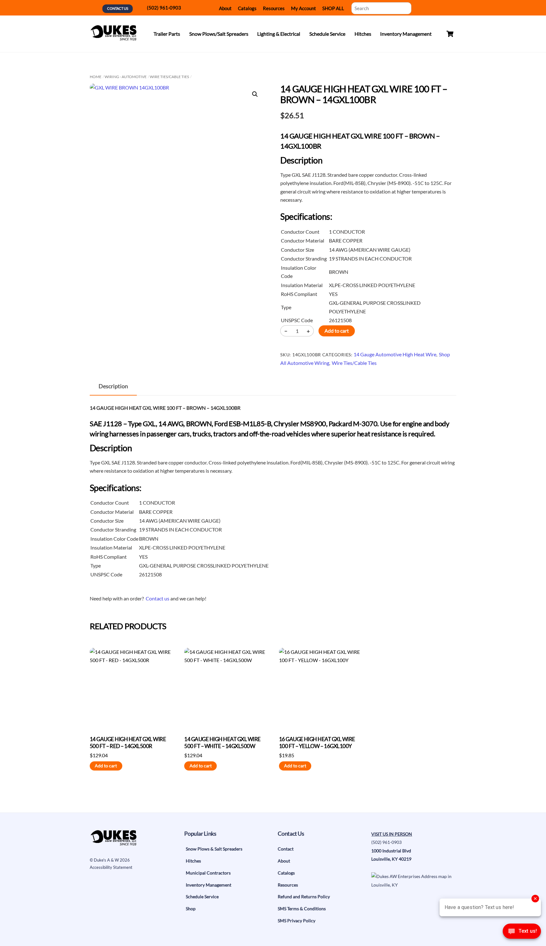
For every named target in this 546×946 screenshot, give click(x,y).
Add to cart (337, 331)
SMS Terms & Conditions (302, 908)
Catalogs (247, 8)
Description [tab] (113, 386)
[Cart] (450, 34)
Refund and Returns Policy (304, 896)
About (225, 8)
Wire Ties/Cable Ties (169, 76)
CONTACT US (117, 8)
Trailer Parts (167, 34)
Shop (191, 908)
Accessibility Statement (111, 867)
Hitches (363, 34)
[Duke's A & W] (113, 37)
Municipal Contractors (208, 872)
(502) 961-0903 (164, 7)
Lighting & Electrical (278, 34)
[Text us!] (522, 933)
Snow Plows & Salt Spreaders (214, 848)
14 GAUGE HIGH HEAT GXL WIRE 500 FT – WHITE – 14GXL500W (222, 742)
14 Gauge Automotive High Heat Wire (395, 354)
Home (95, 76)
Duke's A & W (106, 860)
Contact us (157, 598)
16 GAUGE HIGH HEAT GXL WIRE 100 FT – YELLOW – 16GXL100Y (317, 742)
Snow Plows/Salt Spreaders (218, 34)
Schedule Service (327, 34)
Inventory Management (406, 34)
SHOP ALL (333, 8)
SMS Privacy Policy (296, 920)
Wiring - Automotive (126, 76)
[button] (255, 94)
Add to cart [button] (106, 765)
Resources (274, 8)
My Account (303, 8)
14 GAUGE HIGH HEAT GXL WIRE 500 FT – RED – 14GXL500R (128, 742)
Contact (286, 848)
